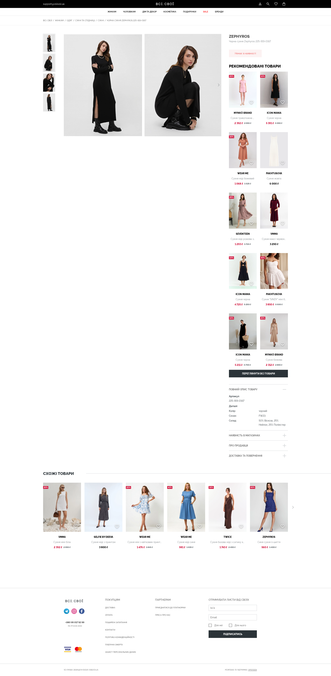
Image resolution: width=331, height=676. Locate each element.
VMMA (274, 233)
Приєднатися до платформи (170, 608)
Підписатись (232, 634)
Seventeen (243, 233)
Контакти (110, 630)
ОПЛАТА (109, 615)
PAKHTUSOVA (274, 173)
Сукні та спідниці (85, 20)
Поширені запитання (116, 622)
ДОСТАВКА (110, 608)
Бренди (219, 12)
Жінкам (112, 12)
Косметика (169, 12)
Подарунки (189, 12)
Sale (205, 12)
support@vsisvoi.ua (53, 4)
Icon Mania (274, 112)
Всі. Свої (47, 20)
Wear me (242, 173)
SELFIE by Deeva (103, 537)
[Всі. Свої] (165, 4)
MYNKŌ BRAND (243, 112)
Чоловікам (129, 12)
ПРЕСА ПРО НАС (162, 615)
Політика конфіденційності (119, 637)
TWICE (228, 537)
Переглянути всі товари (258, 373)
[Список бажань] (276, 4)
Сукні (101, 20)
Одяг (69, 20)
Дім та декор (149, 12)
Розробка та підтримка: (241, 670)
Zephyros (239, 36)
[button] (218, 85)
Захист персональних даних (120, 652)
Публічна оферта (114, 645)
